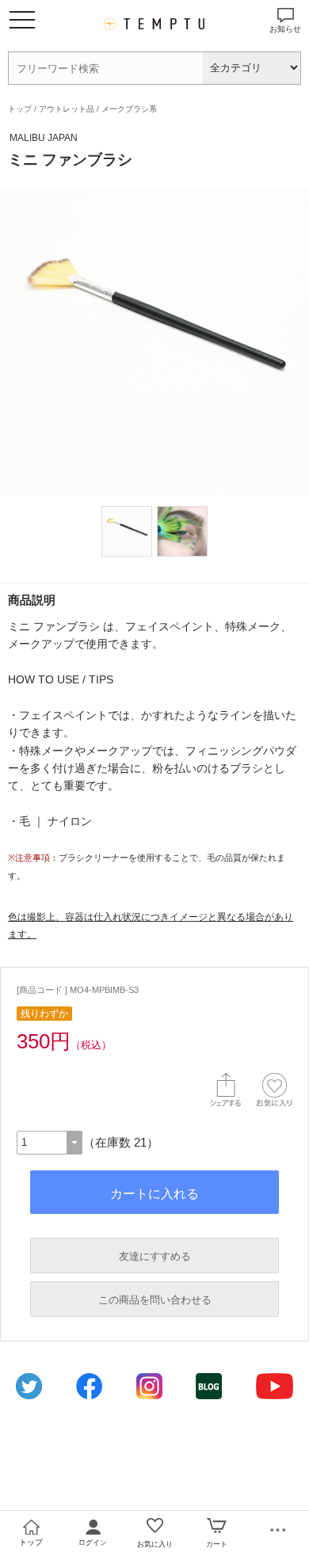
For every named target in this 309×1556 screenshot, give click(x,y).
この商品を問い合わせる (155, 1300)
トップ (20, 109)
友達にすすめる (155, 1256)
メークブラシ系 (129, 109)
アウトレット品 (66, 109)
